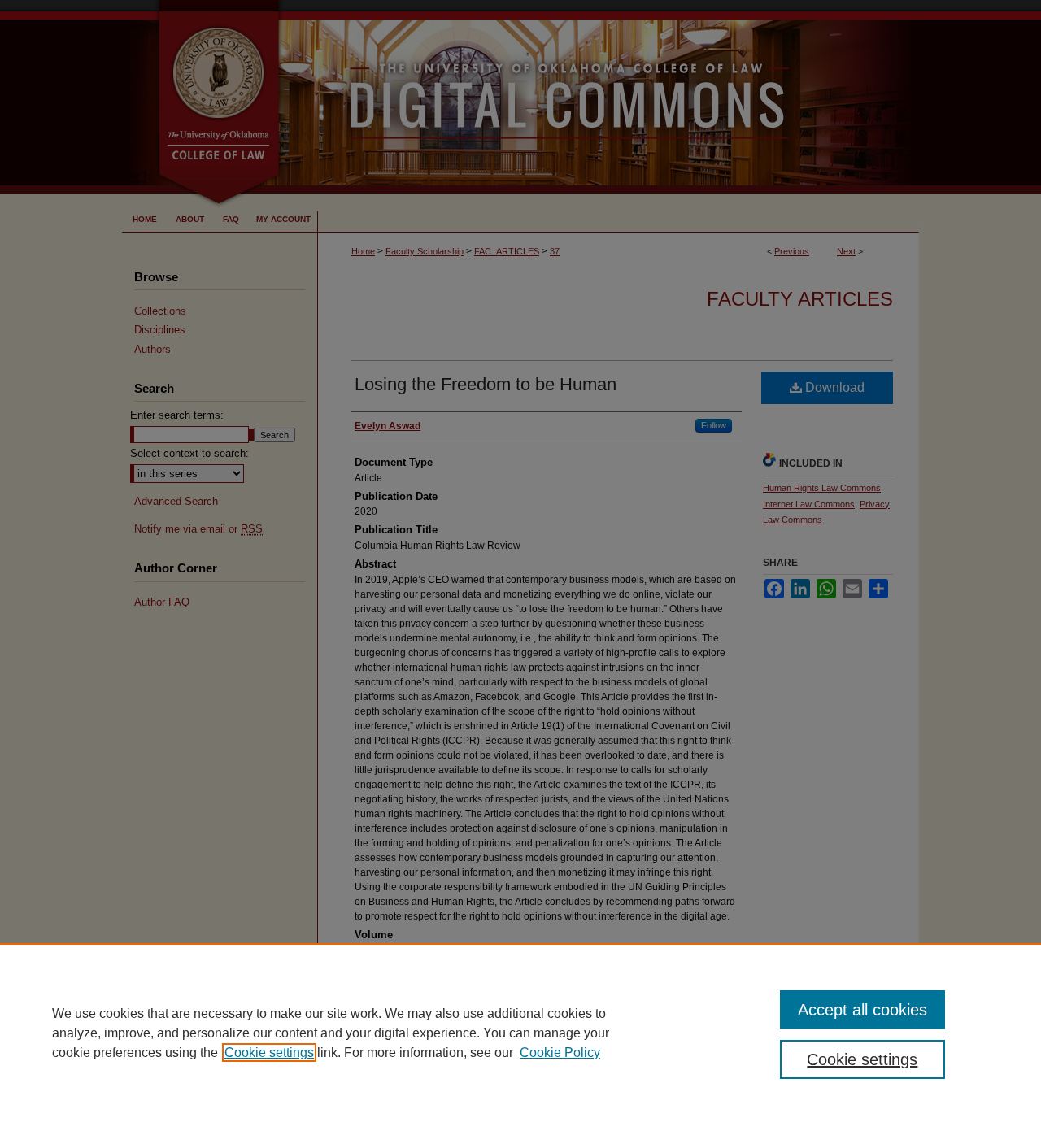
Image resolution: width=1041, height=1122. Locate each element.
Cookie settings (269, 1052)
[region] (520, 1032)
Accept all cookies (862, 1010)
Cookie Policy (560, 1052)
